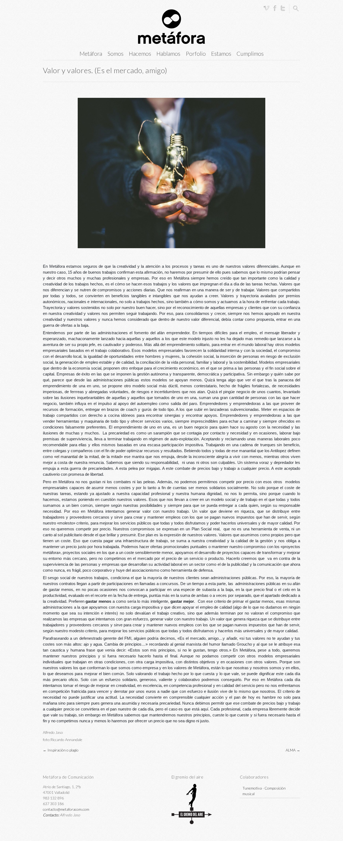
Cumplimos (250, 53)
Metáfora (91, 53)
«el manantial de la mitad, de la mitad (87, 457)
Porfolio (196, 53)
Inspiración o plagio (61, 750)
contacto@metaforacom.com (66, 809)
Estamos (221, 53)
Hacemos (140, 53)
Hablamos (168, 53)
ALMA (293, 750)
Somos (115, 53)
